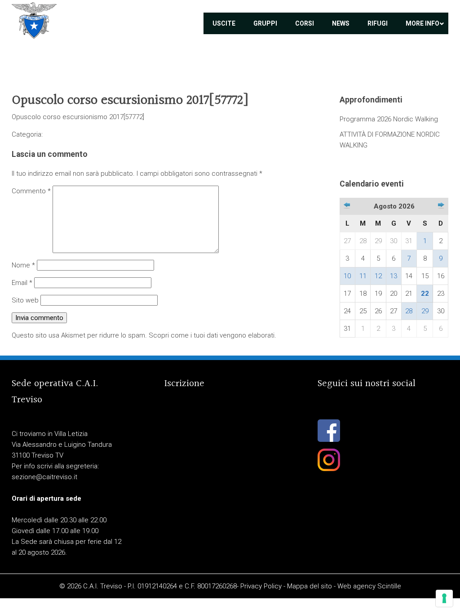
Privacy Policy (261, 586)
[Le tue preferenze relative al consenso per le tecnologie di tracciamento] (444, 598)
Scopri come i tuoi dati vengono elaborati (211, 335)
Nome (23, 265)
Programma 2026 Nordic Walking (389, 119)
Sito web (25, 300)
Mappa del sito (309, 586)
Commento (31, 191)
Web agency (356, 586)
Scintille (389, 586)
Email (22, 283)
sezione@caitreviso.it (44, 477)
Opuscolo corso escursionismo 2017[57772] (78, 117)
